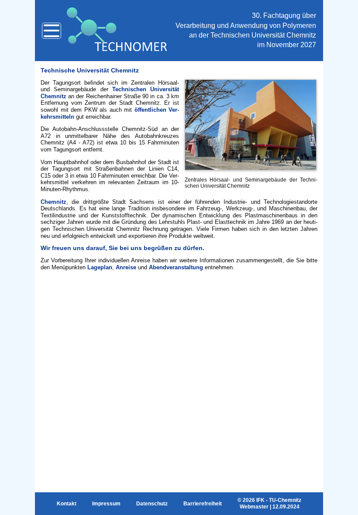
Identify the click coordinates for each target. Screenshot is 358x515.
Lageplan (99, 267)
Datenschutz (152, 504)
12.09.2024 (285, 507)
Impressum (106, 504)
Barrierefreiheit (202, 504)
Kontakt (66, 504)
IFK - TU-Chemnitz (278, 500)
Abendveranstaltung (176, 267)
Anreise (126, 267)
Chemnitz (53, 202)
